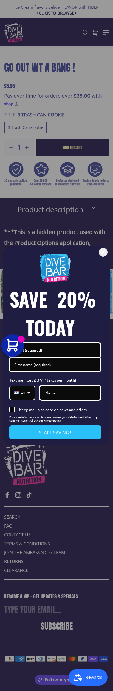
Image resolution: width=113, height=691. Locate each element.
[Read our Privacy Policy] (97, 418)
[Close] (103, 252)
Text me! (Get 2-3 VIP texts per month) (42, 379)
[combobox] (22, 393)
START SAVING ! (55, 432)
